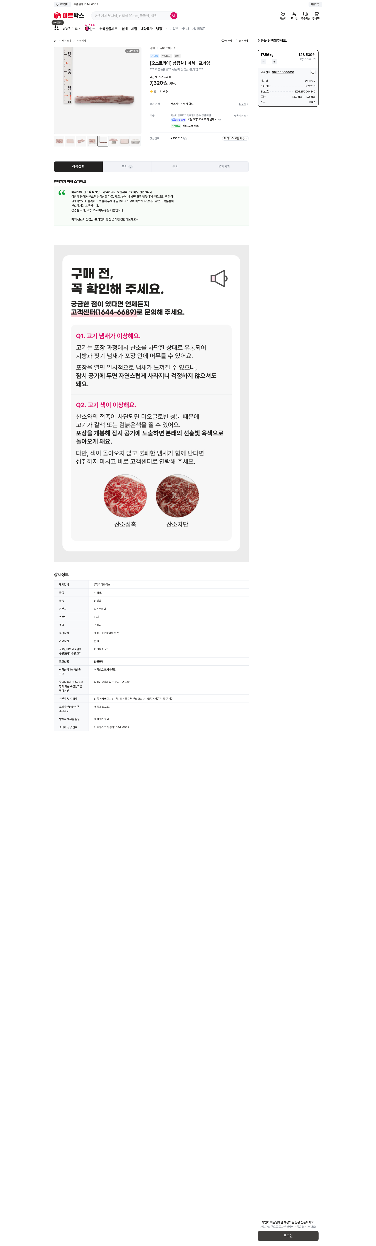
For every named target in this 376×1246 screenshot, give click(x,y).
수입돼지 (81, 40)
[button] (219, 119)
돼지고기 (66, 40)
